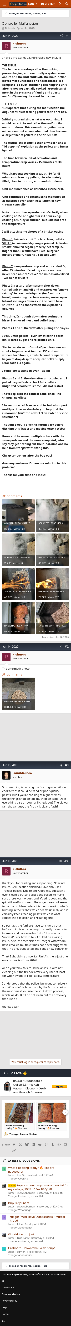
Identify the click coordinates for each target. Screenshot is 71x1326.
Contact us (8, 1287)
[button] (35, 1281)
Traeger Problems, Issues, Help (26, 1196)
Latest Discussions (24, 1161)
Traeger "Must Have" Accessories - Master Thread (36, 1219)
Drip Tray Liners (18, 1203)
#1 (67, 36)
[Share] (61, 35)
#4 (66, 861)
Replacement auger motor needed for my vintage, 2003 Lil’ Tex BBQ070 (38, 1187)
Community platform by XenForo (34, 1274)
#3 (67, 765)
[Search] (66, 4)
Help (4, 1307)
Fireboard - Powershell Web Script (31, 1248)
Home (5, 1314)
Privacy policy (9, 1300)
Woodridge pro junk (21, 1234)
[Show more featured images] (65, 1112)
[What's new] (59, 4)
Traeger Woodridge (19, 1210)
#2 (67, 647)
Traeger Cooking (18, 1178)
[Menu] (5, 4)
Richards (10, 28)
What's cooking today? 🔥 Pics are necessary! (16, 1126)
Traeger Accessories (20, 1227)
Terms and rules (11, 1294)
